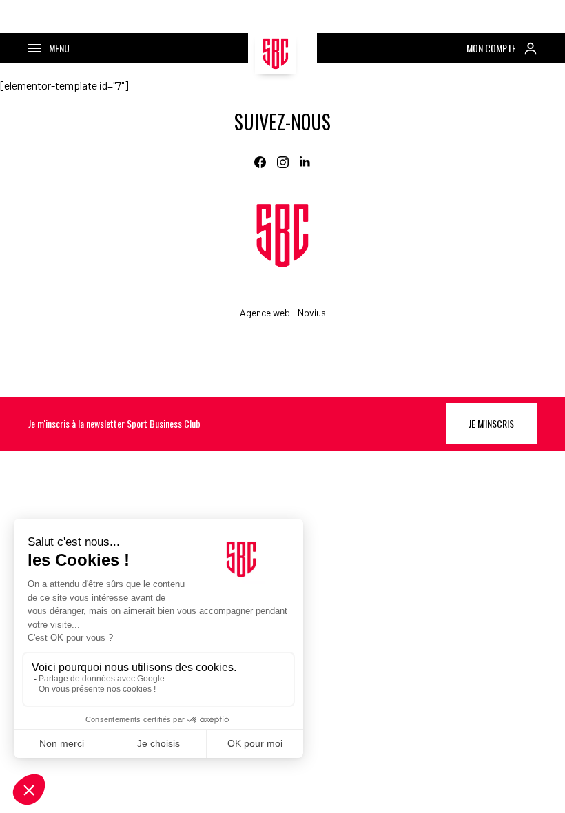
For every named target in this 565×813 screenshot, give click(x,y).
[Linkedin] (305, 162)
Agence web (265, 312)
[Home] (282, 235)
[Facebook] (260, 162)
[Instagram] (283, 162)
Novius (312, 312)
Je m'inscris (491, 423)
